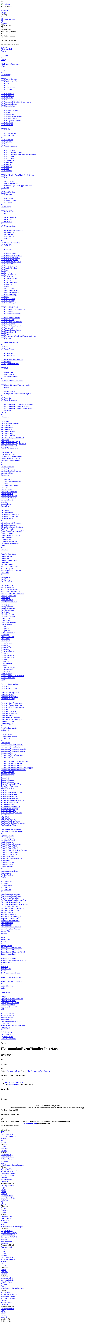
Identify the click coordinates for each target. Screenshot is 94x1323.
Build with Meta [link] (7, 1134)
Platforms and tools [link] (8, 1173)
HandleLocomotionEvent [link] (13, 1082)
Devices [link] (4, 1177)
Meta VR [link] (4, 1138)
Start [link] (2, 1163)
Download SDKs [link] (7, 1157)
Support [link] (4, 1194)
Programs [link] (4, 1161)
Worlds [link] (3, 1142)
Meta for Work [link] (6, 1159)
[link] (5, 4)
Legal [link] (3, 1188)
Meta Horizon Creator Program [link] (12, 1165)
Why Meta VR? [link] (6, 1169)
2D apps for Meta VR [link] (9, 1175)
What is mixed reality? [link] (9, 1171)
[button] (47, 2)
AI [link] (2, 1140)
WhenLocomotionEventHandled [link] (38, 1071)
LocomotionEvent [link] (14, 1071)
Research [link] (4, 1149)
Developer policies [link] (7, 1186)
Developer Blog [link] (6, 1155)
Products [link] (4, 1151)
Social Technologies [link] (8, 1136)
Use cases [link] (4, 1181)
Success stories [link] (6, 1179)
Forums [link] (3, 1192)
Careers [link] (3, 1147)
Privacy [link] (3, 1190)
